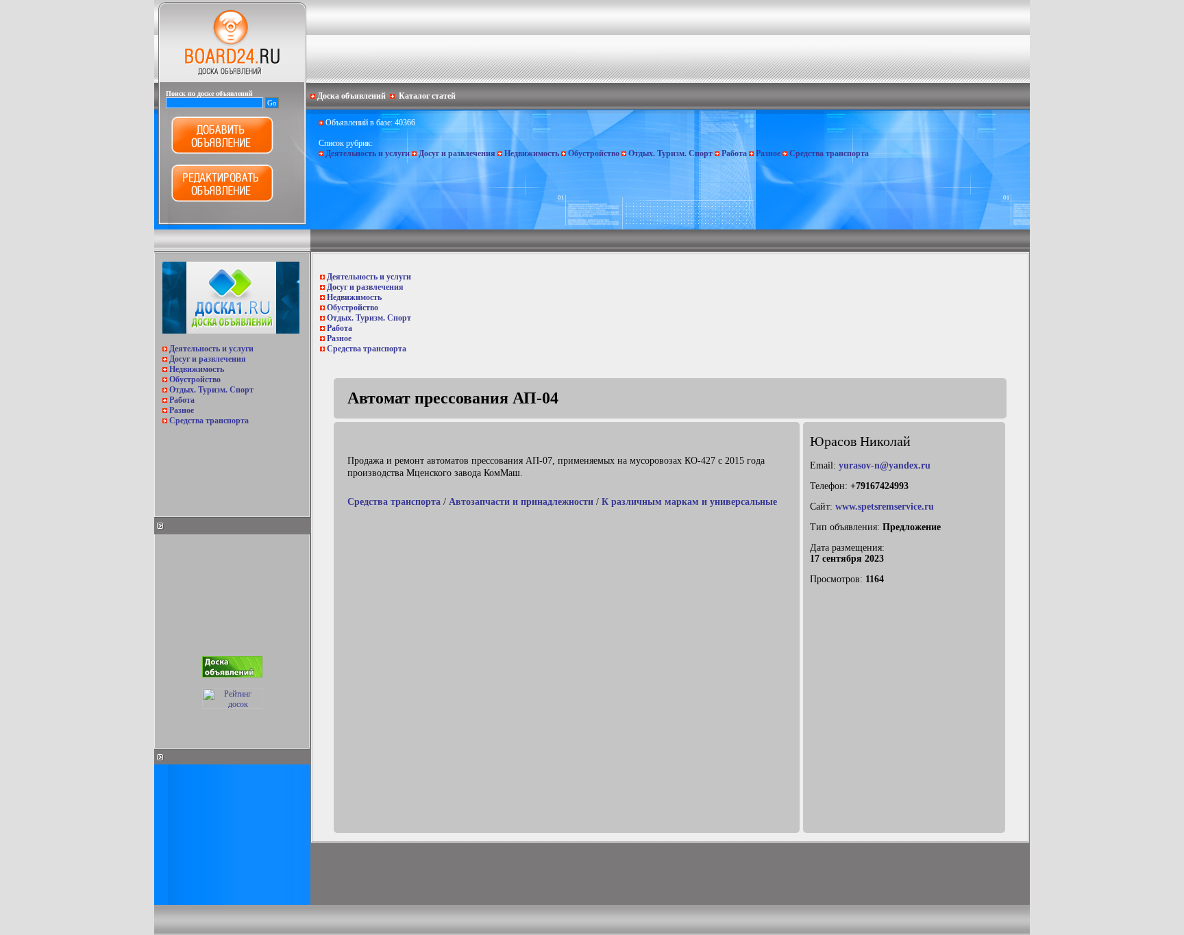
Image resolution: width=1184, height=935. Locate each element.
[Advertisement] (230, 467)
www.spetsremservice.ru (884, 506)
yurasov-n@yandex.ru (884, 465)
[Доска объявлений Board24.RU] (232, 79)
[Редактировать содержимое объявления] (222, 199)
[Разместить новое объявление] (222, 151)
